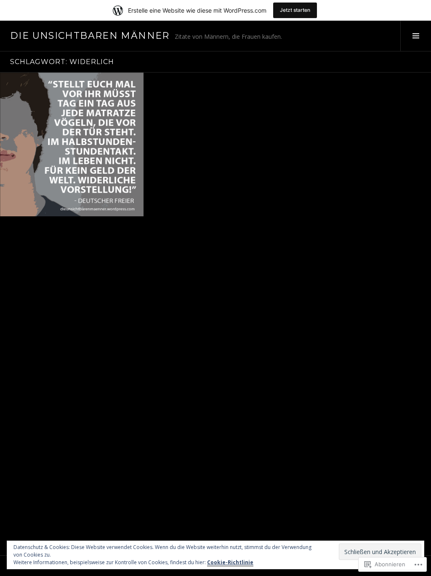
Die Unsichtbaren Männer (90, 35)
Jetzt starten (295, 10)
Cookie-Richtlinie (230, 562)
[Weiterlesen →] (72, 144)
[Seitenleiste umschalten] (415, 36)
